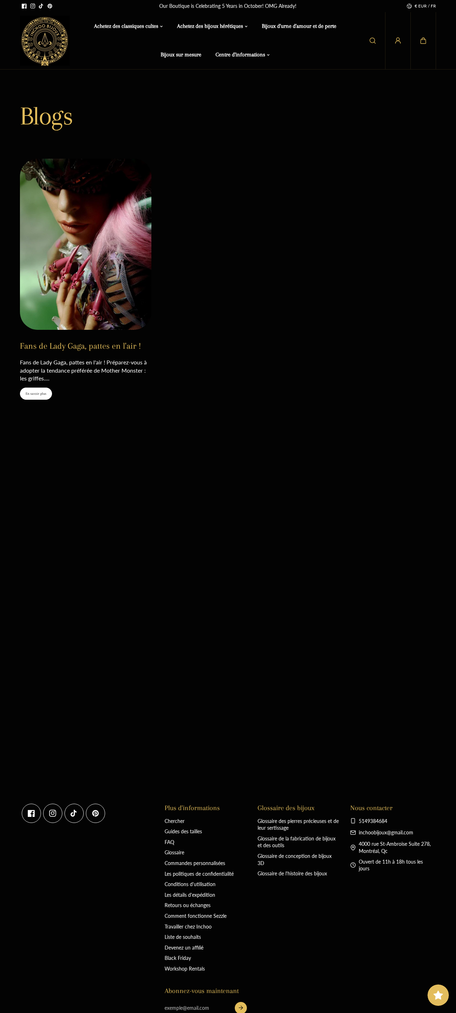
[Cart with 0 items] (423, 41)
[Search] (373, 41)
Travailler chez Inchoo (188, 927)
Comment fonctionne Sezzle (196, 916)
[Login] (398, 41)
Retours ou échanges (188, 905)
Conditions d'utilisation (190, 884)
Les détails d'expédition (190, 895)
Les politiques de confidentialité (199, 874)
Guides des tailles (183, 831)
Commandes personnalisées (195, 863)
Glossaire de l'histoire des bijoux (292, 873)
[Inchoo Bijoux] (45, 41)
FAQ (169, 842)
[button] (423, 41)
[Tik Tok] (41, 6)
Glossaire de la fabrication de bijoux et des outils (297, 842)
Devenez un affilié (184, 948)
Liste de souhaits (183, 937)
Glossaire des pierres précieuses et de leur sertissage (298, 824)
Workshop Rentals (185, 969)
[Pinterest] (50, 6)
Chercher (175, 821)
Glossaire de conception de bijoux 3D (295, 859)
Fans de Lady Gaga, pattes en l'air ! (80, 346)
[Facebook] (24, 6)
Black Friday (178, 958)
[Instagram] (32, 6)
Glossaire (174, 852)
